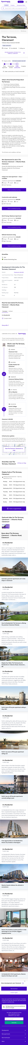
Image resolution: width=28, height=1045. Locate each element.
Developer (4, 311)
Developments (4, 31)
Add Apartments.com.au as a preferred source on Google (15, 1006)
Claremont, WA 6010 (14, 31)
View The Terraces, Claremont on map (14, 449)
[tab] (5, 311)
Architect (11, 311)
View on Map (22, 463)
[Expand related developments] (25, 981)
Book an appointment (15, 508)
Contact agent (14, 992)
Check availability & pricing (14, 189)
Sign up (20, 2)
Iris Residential (6, 315)
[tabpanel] (14, 320)
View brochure (14, 988)
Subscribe (14, 1022)
